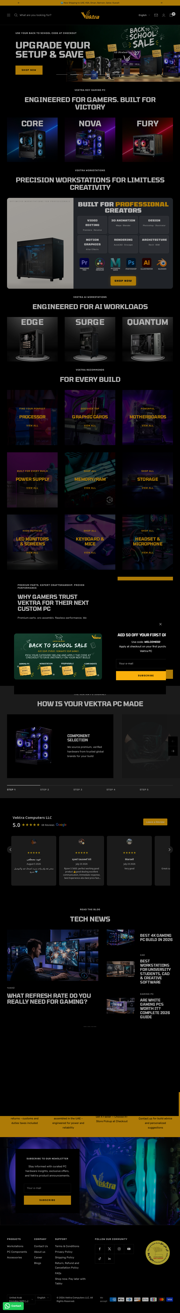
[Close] (160, 624)
